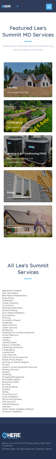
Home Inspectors (10, 335)
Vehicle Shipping (10, 404)
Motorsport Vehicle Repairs (15, 362)
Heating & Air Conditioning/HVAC (27, 153)
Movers (5, 364)
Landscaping (14, 122)
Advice (49, 449)
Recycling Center (10, 382)
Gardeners (7, 322)
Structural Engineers (12, 399)
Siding (10, 192)
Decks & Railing (9, 310)
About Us (6, 443)
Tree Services (8, 401)
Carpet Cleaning (10, 303)
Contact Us (18, 443)
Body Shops (8, 298)
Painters (6, 372)
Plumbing (6, 374)
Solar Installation (10, 396)
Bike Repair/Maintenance (14, 295)
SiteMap (40, 449)
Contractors (14, 227)
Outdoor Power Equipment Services (19, 367)
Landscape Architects (12, 347)
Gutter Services (9, 327)
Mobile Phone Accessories (15, 357)
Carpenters (7, 300)
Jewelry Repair (9, 342)
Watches (6, 406)
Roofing (12, 87)
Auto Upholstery (10, 293)
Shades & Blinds (10, 387)
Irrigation (6, 337)
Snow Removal (9, 394)
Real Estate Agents (11, 379)
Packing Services (10, 369)
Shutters (6, 389)
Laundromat (8, 352)
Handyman (7, 330)
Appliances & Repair (11, 290)
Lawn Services (9, 354)
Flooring (6, 317)
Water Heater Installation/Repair (18, 409)
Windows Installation (12, 411)
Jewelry (6, 340)
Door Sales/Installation (13, 313)
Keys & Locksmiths (11, 345)
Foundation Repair (11, 320)
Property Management (13, 377)
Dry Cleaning (8, 315)
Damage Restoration (12, 308)
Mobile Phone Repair (12, 359)
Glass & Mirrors (9, 325)
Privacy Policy (32, 443)
